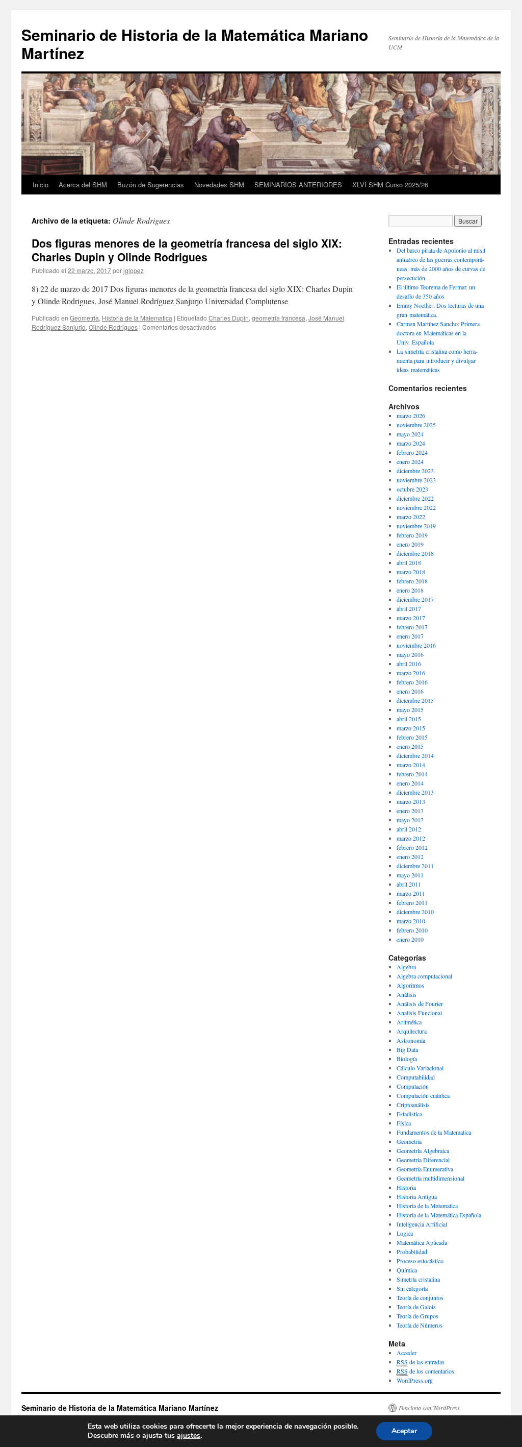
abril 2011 (409, 884)
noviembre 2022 (416, 507)
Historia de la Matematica (137, 317)
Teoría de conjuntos (420, 1297)
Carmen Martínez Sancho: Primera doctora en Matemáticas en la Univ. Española (438, 333)
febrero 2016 (412, 682)
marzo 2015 (411, 728)
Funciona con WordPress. (430, 1408)
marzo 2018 (411, 572)
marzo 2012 (411, 838)
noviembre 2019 (416, 526)
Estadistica (409, 1114)
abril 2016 (409, 663)
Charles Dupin (228, 317)
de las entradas (421, 1362)
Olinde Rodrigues (113, 327)
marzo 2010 (411, 921)
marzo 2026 (411, 415)
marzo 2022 (411, 516)
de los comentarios (425, 1371)
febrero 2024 (412, 452)
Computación (413, 1086)
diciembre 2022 (415, 498)
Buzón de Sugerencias (150, 184)
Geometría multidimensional (430, 1178)
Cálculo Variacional (420, 1068)
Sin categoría (412, 1288)
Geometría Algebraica (423, 1150)
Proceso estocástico (420, 1261)
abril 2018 (409, 562)
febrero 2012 (412, 847)
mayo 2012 (410, 820)
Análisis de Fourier (420, 1003)
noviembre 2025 (416, 425)
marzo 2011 (411, 893)
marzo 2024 (411, 443)
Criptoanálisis (413, 1104)
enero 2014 (410, 783)
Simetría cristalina (418, 1279)
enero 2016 (410, 691)
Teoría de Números (419, 1325)
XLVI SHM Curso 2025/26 (390, 184)
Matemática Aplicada (422, 1242)
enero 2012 (410, 856)
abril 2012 (409, 829)
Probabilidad (412, 1251)
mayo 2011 (410, 875)
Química (407, 1270)
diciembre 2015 (415, 700)
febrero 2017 (412, 627)
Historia (406, 1187)
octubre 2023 (412, 489)
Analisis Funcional (419, 1013)
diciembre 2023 (415, 471)
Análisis (406, 994)
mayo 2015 (410, 709)
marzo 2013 (411, 801)
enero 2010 (410, 939)
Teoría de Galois (416, 1307)
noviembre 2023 (416, 480)
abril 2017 (409, 608)
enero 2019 (410, 544)
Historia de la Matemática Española (439, 1215)
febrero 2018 (412, 581)
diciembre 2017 (415, 599)
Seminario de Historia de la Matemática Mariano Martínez (194, 43)
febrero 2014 (412, 774)
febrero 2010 (412, 930)
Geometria (84, 317)
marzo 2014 (411, 765)
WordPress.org (415, 1380)
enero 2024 (410, 461)
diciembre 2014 (415, 755)
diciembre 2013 (415, 792)
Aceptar (404, 1431)
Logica (405, 1233)
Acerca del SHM (83, 184)
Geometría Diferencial (423, 1160)
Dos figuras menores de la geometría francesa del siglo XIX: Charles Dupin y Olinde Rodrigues (187, 249)
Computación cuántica (423, 1095)
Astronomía (411, 1040)
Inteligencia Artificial (422, 1224)
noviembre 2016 (416, 645)
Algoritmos (410, 985)
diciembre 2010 (415, 912)
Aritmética (409, 1022)
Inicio (40, 184)
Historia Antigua (417, 1196)
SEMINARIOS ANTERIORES (298, 184)
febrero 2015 (412, 737)
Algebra (406, 967)
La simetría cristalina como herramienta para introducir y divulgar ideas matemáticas (437, 360)
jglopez (133, 270)
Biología (407, 1058)
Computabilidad (416, 1077)
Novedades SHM (219, 184)
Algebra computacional (424, 976)
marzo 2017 (411, 618)
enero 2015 (410, 746)
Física (404, 1123)
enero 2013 (410, 810)
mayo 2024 (410, 434)
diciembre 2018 (415, 553)
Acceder (406, 1352)
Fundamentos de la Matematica (434, 1132)
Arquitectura (412, 1031)
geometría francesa (278, 317)
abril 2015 (409, 719)
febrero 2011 (412, 902)
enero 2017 (410, 636)
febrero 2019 (412, 535)
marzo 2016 (411, 673)
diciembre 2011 (415, 866)
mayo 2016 (410, 654)
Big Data (407, 1049)
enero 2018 (410, 590)
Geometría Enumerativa (425, 1169)
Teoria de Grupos (417, 1316)
